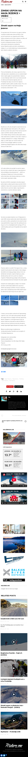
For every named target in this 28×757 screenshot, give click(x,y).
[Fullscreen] (25, 485)
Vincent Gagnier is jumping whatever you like (12, 421)
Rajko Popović (5, 380)
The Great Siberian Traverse (19, 415)
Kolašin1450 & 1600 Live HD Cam (12, 619)
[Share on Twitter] (10, 391)
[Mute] (23, 485)
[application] (14, 479)
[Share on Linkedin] (21, 391)
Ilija (9, 397)
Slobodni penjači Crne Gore (9, 348)
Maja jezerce (15, 378)
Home (2, 4)
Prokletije (21, 378)
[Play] (2, 485)
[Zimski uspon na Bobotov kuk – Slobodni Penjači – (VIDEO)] (14, 694)
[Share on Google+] (13, 391)
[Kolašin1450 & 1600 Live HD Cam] (14, 607)
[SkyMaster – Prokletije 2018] (14, 720)
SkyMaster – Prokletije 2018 (10, 732)
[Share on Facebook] (6, 391)
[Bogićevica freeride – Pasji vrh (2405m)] (14, 642)
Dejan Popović (8, 378)
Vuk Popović (12, 380)
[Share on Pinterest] (17, 391)
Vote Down (19, 386)
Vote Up (11, 386)
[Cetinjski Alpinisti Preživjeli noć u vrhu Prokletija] (14, 668)
